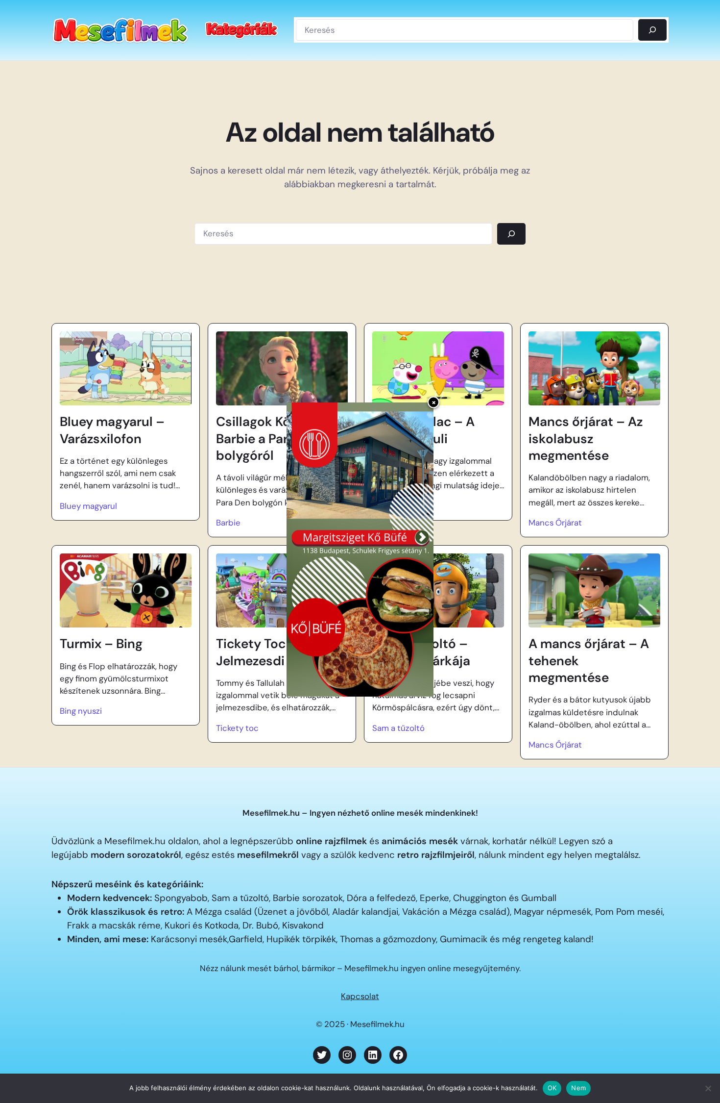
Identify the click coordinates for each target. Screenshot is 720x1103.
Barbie (228, 522)
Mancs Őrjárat (555, 522)
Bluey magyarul (88, 506)
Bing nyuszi (81, 710)
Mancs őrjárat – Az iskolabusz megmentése (585, 438)
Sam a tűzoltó (398, 728)
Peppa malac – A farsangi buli (423, 430)
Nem (578, 1088)
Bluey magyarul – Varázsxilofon (112, 430)
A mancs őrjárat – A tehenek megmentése (588, 660)
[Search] (511, 234)
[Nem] (708, 1088)
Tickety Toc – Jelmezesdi (256, 652)
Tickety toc (237, 728)
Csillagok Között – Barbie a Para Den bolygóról (271, 438)
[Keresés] (652, 30)
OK (552, 1088)
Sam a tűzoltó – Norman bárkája (421, 652)
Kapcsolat (360, 996)
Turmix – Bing (101, 643)
